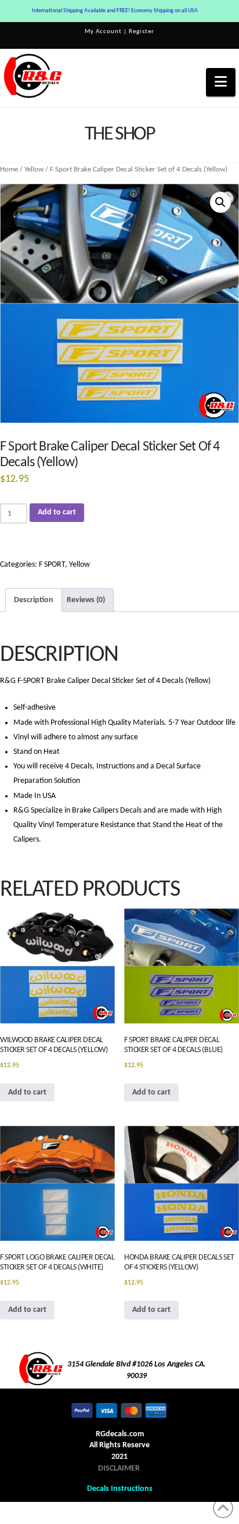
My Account (103, 31)
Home (9, 169)
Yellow (34, 169)
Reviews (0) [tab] (86, 600)
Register (141, 31)
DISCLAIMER (119, 1468)
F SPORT (52, 564)
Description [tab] (33, 600)
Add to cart (57, 512)
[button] (221, 82)
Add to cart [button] (27, 1092)
